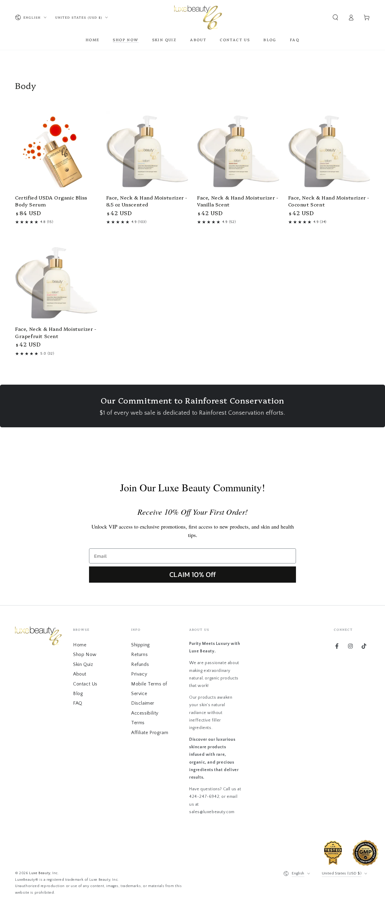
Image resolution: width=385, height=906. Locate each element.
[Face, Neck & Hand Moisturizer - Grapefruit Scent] (56, 283)
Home (79, 645)
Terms (138, 722)
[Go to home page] (198, 17)
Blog (78, 693)
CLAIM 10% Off (192, 574)
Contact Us (85, 684)
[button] (335, 17)
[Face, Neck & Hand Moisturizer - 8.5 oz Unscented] (147, 152)
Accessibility (145, 713)
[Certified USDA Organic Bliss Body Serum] (56, 152)
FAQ (77, 703)
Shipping (140, 645)
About (79, 674)
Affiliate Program (149, 732)
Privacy (139, 674)
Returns (139, 654)
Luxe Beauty (39, 873)
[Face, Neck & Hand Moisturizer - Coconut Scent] (329, 152)
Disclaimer (142, 703)
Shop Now (85, 654)
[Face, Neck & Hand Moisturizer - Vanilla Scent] (238, 152)
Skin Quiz (83, 664)
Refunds (140, 664)
